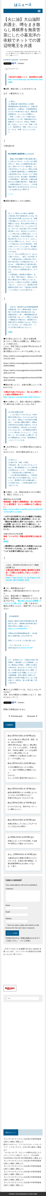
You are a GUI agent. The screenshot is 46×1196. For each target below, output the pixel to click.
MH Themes (34, 1194)
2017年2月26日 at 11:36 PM (21, 802)
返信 (34, 735)
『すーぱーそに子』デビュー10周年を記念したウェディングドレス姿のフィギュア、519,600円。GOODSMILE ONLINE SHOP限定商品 (22, 1155)
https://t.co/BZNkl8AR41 (17, 628)
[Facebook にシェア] (13, 63)
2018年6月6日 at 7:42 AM (23, 854)
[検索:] (23, 998)
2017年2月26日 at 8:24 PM (21, 820)
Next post (31, 716)
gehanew (14, 60)
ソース (10, 194)
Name (8, 905)
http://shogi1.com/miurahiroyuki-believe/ (22, 397)
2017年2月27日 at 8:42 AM (21, 763)
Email (8, 912)
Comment (9, 888)
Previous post (16, 716)
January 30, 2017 (26, 648)
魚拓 (10, 82)
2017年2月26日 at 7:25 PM (21, 788)
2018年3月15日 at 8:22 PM (20, 837)
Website (9, 918)
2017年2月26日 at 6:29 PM (21, 735)
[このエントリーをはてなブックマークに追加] (15, 63)
